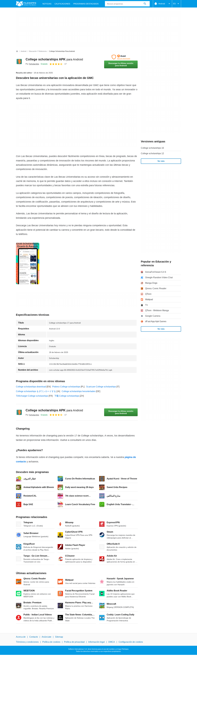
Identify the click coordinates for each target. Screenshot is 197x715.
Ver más (161, 161)
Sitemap (59, 637)
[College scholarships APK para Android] (19, 61)
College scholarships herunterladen (79, 391)
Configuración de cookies (131, 642)
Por (32, 64)
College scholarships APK (54, 59)
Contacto (33, 637)
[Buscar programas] (145, 3)
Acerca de (21, 637)
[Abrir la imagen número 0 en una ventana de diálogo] (27, 263)
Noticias (46, 4)
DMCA (111, 642)
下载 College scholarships (66, 396)
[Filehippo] (26, 4)
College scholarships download (31, 386)
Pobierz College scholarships (66, 386)
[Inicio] (17, 51)
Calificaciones (62, 4)
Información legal (96, 642)
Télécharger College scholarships (32, 396)
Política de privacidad (74, 642)
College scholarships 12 (152, 153)
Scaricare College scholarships (101, 386)
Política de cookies (51, 642)
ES (174, 4)
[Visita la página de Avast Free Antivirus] (121, 57)
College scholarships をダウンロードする (36, 391)
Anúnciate (46, 637)
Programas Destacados (85, 4)
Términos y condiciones (27, 642)
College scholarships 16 (152, 148)
